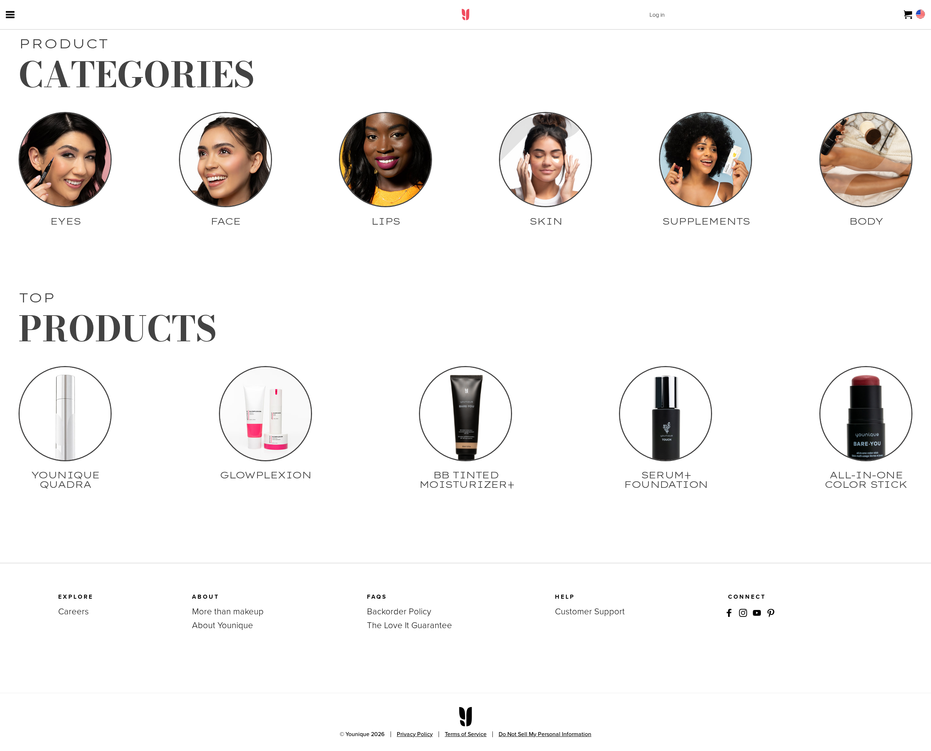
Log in (657, 15)
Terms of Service (466, 734)
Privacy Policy (415, 734)
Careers (73, 611)
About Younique (222, 625)
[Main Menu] (10, 14)
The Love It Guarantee (409, 625)
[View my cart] (908, 14)
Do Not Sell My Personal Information (545, 734)
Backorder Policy (399, 611)
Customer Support (590, 611)
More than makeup (228, 611)
